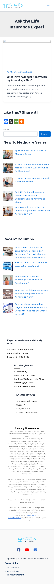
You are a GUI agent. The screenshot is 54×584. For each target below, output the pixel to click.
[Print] (21, 121)
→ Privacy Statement (14, 575)
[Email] (16, 121)
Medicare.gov (32, 515)
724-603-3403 (22, 357)
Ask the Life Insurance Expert (19, 72)
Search (6, 129)
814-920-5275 (30, 412)
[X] (11, 121)
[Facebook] (6, 121)
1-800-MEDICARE (14, 518)
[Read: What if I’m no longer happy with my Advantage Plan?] (27, 53)
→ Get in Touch (12, 567)
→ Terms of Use (12, 571)
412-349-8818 (28, 386)
